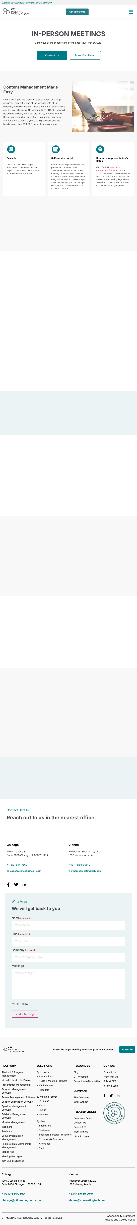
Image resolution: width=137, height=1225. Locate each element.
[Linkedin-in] (118, 1095)
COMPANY (81, 1091)
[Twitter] (111, 1095)
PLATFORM (9, 1065)
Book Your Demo (85, 55)
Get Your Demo (77, 11)
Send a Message (25, 1014)
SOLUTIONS (44, 1065)
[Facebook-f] (104, 1095)
